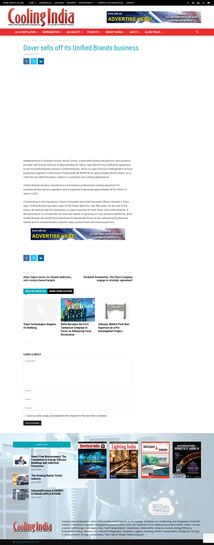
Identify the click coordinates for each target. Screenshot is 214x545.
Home (31, 3)
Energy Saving (114, 32)
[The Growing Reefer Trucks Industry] (21, 479)
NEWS (34, 40)
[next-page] (30, 341)
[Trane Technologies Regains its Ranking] (40, 310)
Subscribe (59, 3)
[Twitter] (203, 3)
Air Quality (73, 32)
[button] (197, 32)
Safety (134, 32)
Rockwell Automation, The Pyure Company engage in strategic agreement (108, 279)
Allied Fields (152, 32)
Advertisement (86, 3)
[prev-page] (25, 341)
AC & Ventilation (25, 32)
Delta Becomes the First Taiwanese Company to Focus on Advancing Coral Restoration (76, 329)
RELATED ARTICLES (35, 291)
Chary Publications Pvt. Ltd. (27, 542)
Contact (130, 3)
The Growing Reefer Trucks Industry (47, 477)
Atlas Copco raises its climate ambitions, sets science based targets (47, 279)
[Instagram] (193, 3)
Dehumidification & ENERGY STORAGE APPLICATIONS (47, 492)
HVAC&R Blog (45, 3)
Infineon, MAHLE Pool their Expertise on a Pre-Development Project (114, 328)
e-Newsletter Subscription (110, 3)
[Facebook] (187, 3)
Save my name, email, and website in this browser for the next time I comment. (67, 415)
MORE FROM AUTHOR (60, 291)
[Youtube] (208, 3)
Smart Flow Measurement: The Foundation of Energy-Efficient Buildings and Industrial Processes (48, 461)
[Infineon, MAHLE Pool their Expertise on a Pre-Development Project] (115, 310)
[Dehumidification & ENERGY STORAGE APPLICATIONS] (21, 494)
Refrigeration (51, 32)
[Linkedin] (198, 3)
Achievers (71, 3)
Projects (93, 32)
